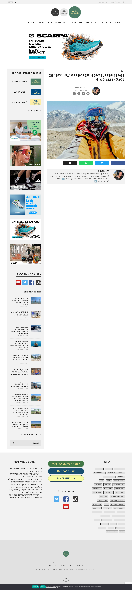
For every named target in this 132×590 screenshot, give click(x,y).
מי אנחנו (31, 22)
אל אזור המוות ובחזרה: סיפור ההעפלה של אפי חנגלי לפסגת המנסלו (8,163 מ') (19, 329)
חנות (50, 22)
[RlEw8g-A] (25, 254)
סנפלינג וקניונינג (118, 516)
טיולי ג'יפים (108, 488)
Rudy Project (99, 472)
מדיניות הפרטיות (51, 587)
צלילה (97, 520)
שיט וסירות (102, 527)
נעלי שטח (121, 512)
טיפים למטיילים (102, 500)
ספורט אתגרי (105, 516)
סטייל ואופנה (97, 512)
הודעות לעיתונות (119, 484)
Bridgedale (119, 468)
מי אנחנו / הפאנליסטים (114, 2)
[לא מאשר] (129, 587)
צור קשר (101, 2)
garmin (108, 468)
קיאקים (121, 523)
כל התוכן (119, 22)
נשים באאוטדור (109, 512)
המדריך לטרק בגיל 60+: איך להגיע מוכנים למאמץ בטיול (19, 384)
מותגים (41, 22)
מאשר (43, 587)
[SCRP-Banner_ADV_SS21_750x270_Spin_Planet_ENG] (66, 46)
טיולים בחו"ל (106, 22)
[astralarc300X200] (25, 155)
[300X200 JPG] (25, 180)
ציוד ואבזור (60, 22)
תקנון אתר (58, 569)
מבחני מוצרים (97, 504)
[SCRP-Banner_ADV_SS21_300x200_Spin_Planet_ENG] (25, 229)
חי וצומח (107, 484)
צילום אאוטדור (107, 520)
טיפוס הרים (103, 496)
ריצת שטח (104, 523)
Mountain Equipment (116, 472)
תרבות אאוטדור (112, 531)
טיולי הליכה (97, 488)
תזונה (122, 531)
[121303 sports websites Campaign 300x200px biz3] (25, 130)
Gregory (99, 468)
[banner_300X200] (25, 204)
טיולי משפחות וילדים (117, 496)
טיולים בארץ (91, 22)
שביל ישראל (120, 527)
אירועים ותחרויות (109, 476)
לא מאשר (35, 587)
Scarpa (121, 476)
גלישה (109, 480)
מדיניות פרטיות (43, 569)
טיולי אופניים (120, 488)
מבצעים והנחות (119, 508)
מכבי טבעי (107, 508)
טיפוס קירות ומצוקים (117, 500)
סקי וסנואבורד (119, 520)
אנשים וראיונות (119, 480)
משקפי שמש (96, 508)
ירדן (106, 504)
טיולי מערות (97, 492)
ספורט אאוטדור (75, 22)
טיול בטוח (98, 484)
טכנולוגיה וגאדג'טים (117, 504)
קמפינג (113, 523)
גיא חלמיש (81, 88)
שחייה (111, 527)
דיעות (101, 480)
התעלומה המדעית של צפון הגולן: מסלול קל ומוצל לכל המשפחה (19, 424)
